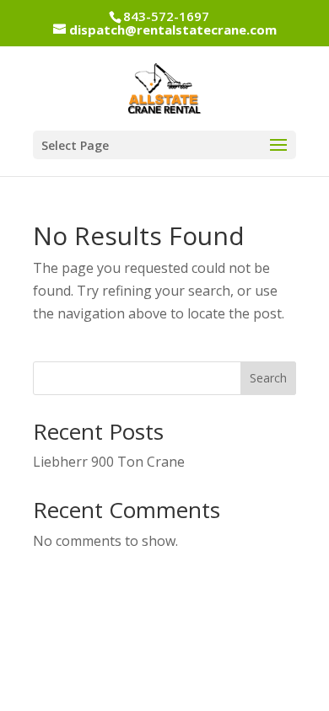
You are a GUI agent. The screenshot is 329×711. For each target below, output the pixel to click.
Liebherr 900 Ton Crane (109, 461)
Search (268, 378)
